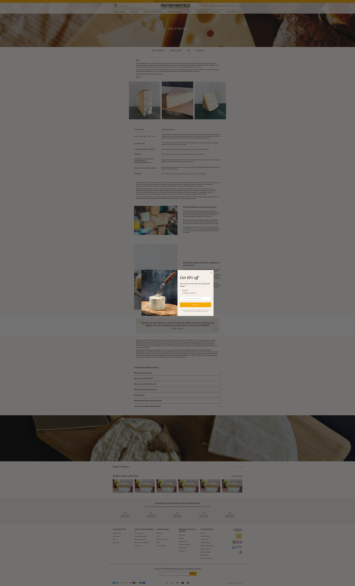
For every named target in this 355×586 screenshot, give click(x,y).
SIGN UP (195, 305)
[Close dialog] (211, 272)
